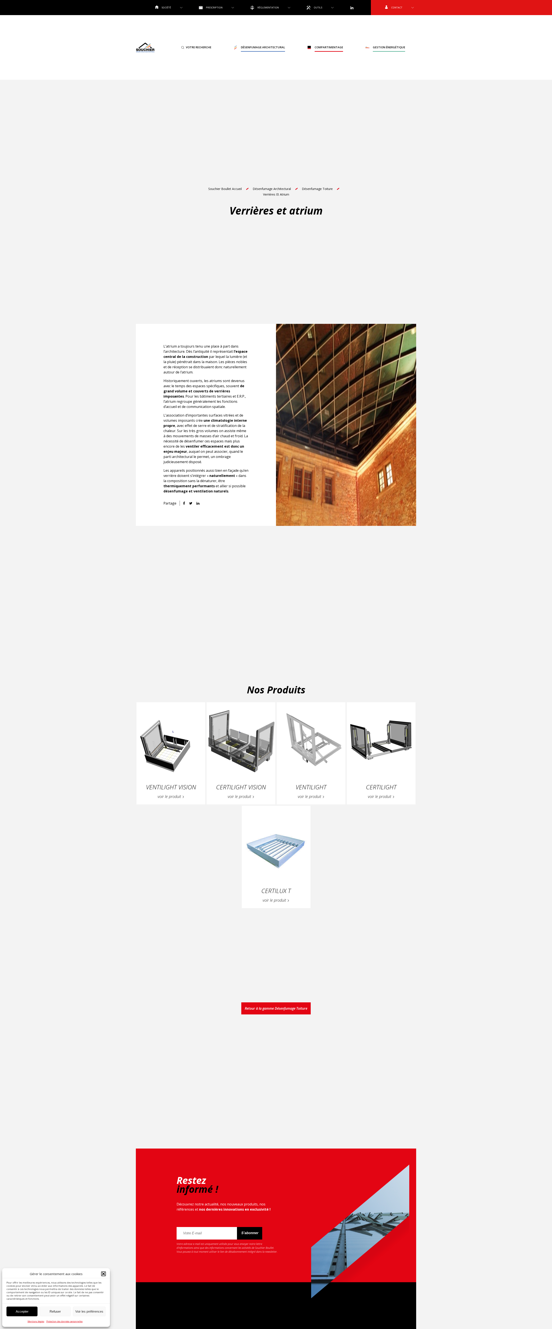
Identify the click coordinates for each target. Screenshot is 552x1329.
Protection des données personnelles (64, 1321)
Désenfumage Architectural (263, 47)
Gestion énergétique (389, 47)
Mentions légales (36, 1321)
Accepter (22, 1311)
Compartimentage (329, 47)
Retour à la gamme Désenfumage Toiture (276, 1008)
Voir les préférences (89, 1311)
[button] (103, 1274)
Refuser (55, 1311)
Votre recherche (198, 47)
